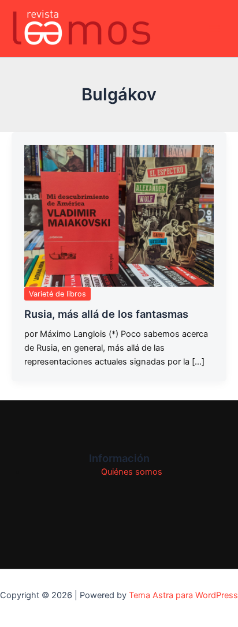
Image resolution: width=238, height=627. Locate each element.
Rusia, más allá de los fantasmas (106, 313)
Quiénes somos (131, 472)
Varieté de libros (57, 294)
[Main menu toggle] (214, 29)
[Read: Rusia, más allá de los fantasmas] (119, 216)
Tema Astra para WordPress (183, 595)
